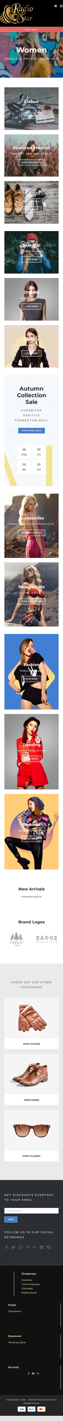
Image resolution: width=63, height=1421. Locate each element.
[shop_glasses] (31, 1111)
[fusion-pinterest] (27, 1247)
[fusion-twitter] (13, 1247)
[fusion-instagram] (20, 1247)
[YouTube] (33, 1373)
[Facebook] (29, 1373)
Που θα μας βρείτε (17, 1342)
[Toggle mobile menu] (61, 6)
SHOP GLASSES (31, 1156)
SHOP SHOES (31, 1100)
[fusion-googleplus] (35, 1247)
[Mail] (38, 1373)
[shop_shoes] (31, 1056)
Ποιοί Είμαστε (14, 1311)
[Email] (31, 1210)
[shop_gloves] (31, 999)
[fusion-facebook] (6, 1247)
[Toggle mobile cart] (55, 6)
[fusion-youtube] (42, 1247)
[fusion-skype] (49, 1247)
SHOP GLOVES (31, 1043)
